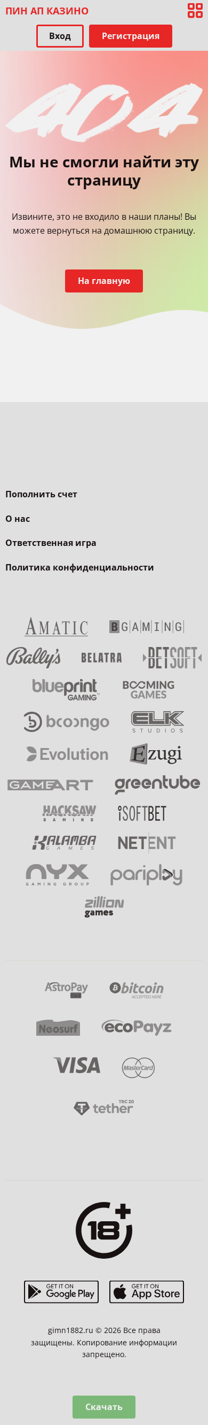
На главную (104, 281)
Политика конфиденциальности (79, 567)
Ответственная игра (51, 543)
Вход (60, 36)
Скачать (104, 1407)
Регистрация (130, 36)
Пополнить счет (41, 494)
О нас (17, 519)
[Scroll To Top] (195, 1361)
